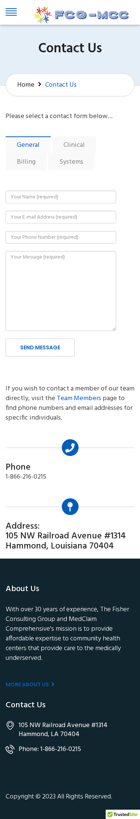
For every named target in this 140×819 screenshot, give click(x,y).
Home (25, 85)
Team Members (79, 399)
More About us (28, 684)
